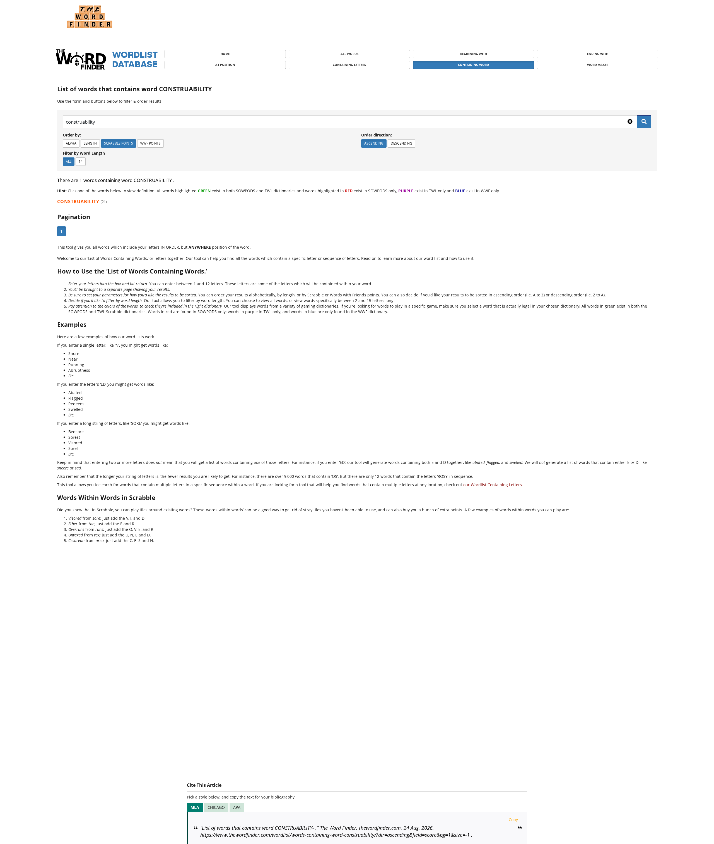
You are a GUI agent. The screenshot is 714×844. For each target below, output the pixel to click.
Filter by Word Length (84, 153)
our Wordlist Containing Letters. (493, 484)
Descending (401, 143)
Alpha (71, 143)
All (68, 161)
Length (90, 143)
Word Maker (597, 65)
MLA (194, 807)
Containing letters (349, 65)
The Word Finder (89, 16)
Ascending (373, 143)
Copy (513, 819)
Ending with (597, 54)
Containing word (473, 65)
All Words (349, 54)
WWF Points (150, 143)
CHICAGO (216, 807)
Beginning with (473, 54)
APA (236, 807)
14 (81, 161)
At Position (225, 65)
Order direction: (376, 135)
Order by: (72, 135)
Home (225, 54)
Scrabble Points (118, 143)
